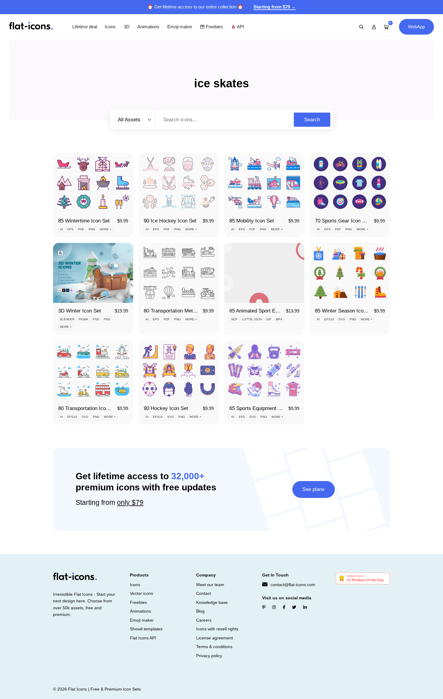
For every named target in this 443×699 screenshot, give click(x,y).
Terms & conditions (214, 646)
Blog (200, 611)
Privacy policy (209, 655)
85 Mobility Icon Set (251, 221)
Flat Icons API (143, 637)
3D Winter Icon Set (79, 311)
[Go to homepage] (31, 26)
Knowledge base (212, 602)
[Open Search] (361, 27)
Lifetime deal (84, 26)
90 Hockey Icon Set (166, 408)
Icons (110, 26)
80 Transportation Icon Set (88, 408)
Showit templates (146, 628)
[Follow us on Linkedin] (305, 607)
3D (127, 26)
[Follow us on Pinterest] (263, 607)
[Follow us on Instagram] (274, 607)
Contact (203, 593)
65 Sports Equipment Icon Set (263, 408)
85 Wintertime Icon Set (84, 221)
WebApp (416, 26)
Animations (148, 26)
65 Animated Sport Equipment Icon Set (272, 311)
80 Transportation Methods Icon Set (184, 311)
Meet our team (210, 584)
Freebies (214, 26)
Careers (204, 620)
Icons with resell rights (217, 628)
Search (312, 120)
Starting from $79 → (274, 6)
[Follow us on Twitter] (294, 607)
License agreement (214, 637)
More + (106, 229)
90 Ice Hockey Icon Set (170, 221)
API (240, 26)
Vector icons (141, 593)
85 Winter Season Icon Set (345, 311)
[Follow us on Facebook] (284, 607)
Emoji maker (179, 26)
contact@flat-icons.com (293, 584)
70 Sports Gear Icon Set (342, 221)
